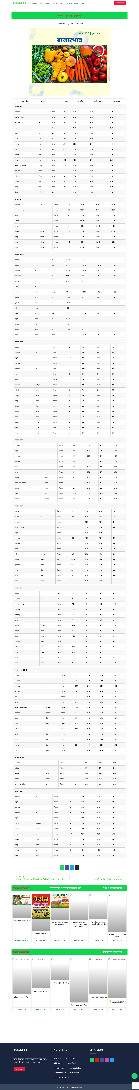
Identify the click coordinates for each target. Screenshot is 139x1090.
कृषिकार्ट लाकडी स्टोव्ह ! (21, 997)
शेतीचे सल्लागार (59, 1063)
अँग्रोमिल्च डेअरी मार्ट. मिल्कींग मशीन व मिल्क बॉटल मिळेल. (79, 924)
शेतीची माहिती (71, 1058)
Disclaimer (74, 1072)
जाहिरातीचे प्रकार (45, 3)
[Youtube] (97, 1060)
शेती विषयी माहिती (58, 3)
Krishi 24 (19, 3)
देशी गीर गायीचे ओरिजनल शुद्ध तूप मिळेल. (60, 923)
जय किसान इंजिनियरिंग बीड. (60, 983)
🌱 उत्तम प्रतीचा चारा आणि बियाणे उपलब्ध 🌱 (117, 1002)
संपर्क (83, 3)
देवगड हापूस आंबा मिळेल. (79, 1005)
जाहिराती (34, 3)
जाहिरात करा (58, 1058)
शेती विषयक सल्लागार (73, 3)
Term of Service (60, 1072)
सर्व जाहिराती (72, 1063)
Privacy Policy (75, 1068)
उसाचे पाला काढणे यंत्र (41, 991)
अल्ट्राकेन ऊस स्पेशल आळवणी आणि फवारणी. (98, 923)
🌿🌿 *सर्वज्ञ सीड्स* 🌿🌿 (21, 920)
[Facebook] (102, 1060)
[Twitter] (112, 1060)
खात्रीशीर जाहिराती (60, 1068)
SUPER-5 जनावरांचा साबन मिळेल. (117, 935)
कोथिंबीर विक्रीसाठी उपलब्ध (98, 997)
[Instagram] (107, 1060)
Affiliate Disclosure (61, 1077)
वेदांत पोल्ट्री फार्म (40, 933)
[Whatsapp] (62, 867)
